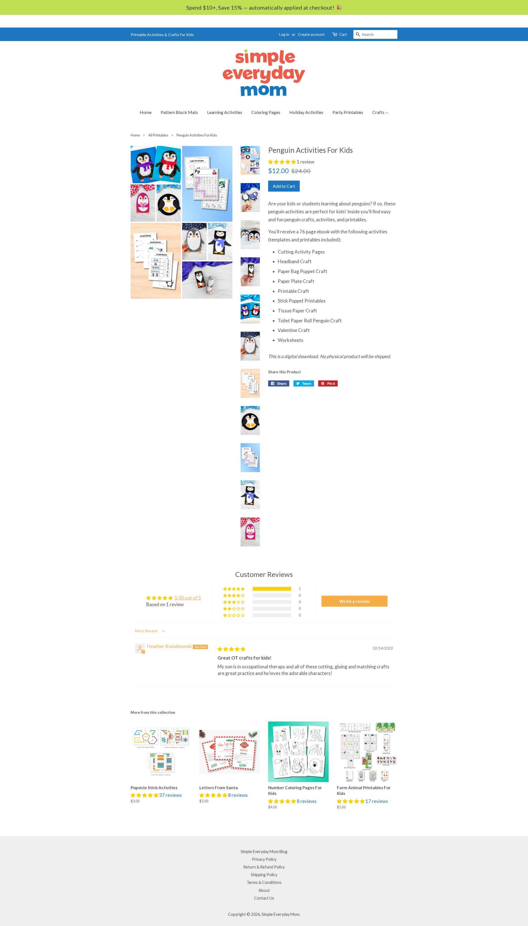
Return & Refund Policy (264, 867)
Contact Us (264, 898)
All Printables (158, 135)
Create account (311, 34)
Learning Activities (224, 112)
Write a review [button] (354, 601)
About (264, 890)
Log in (284, 34)
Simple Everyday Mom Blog (264, 851)
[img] (231, 649)
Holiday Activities (306, 112)
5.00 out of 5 (188, 598)
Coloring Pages (265, 112)
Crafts (378, 112)
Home (146, 112)
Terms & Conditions (264, 882)
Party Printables (347, 112)
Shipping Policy (264, 874)
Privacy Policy (264, 859)
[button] (282, 162)
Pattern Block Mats (179, 112)
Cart (343, 34)
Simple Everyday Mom (280, 914)
